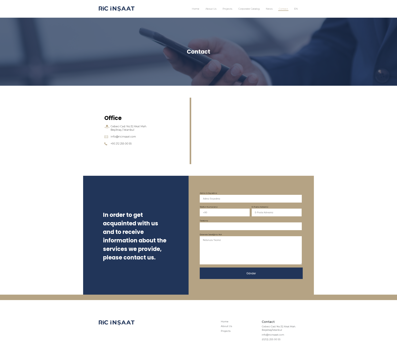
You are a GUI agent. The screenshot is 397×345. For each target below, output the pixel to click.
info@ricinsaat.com (273, 334)
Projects (227, 8)
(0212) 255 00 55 (271, 339)
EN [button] (296, 8)
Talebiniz (204, 220)
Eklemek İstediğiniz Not (211, 234)
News (269, 8)
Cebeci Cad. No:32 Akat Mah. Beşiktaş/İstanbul (279, 328)
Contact (283, 8)
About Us (210, 8)
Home (195, 8)
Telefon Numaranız (209, 207)
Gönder (251, 273)
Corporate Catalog (249, 8)
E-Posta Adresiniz (260, 207)
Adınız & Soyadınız (208, 193)
